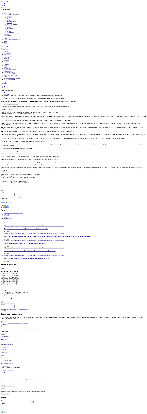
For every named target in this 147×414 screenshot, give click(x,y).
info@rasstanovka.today (8, 363)
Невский (9, 31)
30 (9, 273)
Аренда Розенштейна (9, 72)
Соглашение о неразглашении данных (11, 342)
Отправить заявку (5, 394)
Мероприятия (7, 13)
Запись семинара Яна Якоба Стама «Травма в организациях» (24, 243)
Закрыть (3, 403)
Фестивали (9, 17)
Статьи (5, 41)
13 (9, 277)
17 (2, 279)
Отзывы (6, 43)
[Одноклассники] (4, 207)
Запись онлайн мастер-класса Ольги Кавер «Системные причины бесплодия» (30, 251)
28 (4, 273)
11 (4, 277)
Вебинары (9, 23)
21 (12, 279)
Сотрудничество (5, 336)
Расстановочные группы (7, 344)
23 (17, 279)
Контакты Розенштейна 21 (11, 75)
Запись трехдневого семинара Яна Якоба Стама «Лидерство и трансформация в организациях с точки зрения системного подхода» (47, 236)
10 (2, 277)
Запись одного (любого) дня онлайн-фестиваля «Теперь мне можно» (26, 258)
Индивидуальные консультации (12, 39)
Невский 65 (10, 35)
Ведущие (6, 38)
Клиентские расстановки (13, 14)
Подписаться (4, 324)
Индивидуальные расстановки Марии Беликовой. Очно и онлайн (26, 229)
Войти (31, 402)
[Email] (4, 372)
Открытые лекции (11, 21)
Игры (8, 20)
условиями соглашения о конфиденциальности (18, 197)
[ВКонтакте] (1, 207)
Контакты (6, 34)
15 (15, 277)
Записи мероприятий (12, 24)
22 (15, 279)
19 (7, 279)
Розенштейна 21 (11, 36)
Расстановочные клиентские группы (13, 213)
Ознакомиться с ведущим (6, 202)
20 (9, 279)
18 (4, 279)
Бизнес (5, 67)
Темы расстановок (8, 25)
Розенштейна (10, 32)
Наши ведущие (8, 219)
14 (12, 277)
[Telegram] (8, 207)
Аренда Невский (8, 71)
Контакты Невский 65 (9, 73)
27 (2, 273)
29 (7, 273)
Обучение (9, 18)
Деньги (9, 27)
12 (7, 277)
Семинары (9, 16)
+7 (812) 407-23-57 (6, 360)
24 (2, 281)
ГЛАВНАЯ (7, 51)
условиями (8, 391)
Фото (5, 42)
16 (17, 277)
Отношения (10, 28)
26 (7, 281)
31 (12, 273)
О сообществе (7, 12)
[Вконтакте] (4, 374)
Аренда (6, 30)
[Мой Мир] (6, 207)
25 (4, 281)
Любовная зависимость (10, 69)
